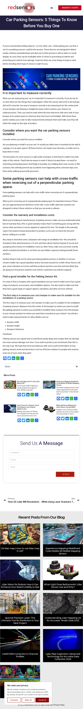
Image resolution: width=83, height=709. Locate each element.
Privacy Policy (59, 705)
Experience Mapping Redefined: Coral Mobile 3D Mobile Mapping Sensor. (67, 383)
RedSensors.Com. (31, 705)
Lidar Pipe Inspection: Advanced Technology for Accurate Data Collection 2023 (63, 656)
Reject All (28, 700)
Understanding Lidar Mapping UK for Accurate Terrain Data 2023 (63, 619)
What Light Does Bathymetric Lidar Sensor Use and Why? (66, 406)
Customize (14, 700)
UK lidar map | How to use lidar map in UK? (20, 549)
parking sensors (15, 192)
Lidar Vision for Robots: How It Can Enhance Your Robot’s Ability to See (28, 407)
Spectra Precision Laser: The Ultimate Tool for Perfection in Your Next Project (20, 620)
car (34, 144)
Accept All (42, 700)
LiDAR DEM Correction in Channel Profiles (20, 655)
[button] (51, 8)
